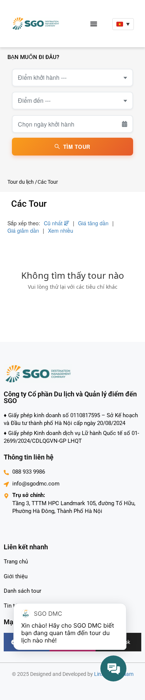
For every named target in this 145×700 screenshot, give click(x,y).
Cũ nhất (54, 223)
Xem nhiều (60, 230)
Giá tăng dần (93, 223)
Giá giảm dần (23, 230)
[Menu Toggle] (93, 23)
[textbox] (72, 77)
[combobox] (72, 77)
